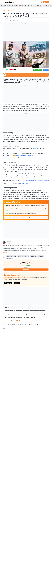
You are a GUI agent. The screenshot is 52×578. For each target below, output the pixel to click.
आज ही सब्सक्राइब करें (26, 269)
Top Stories (9, 10)
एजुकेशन (25, 5)
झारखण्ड (4, 5)
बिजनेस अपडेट (17, 277)
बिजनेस (29, 5)
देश (5, 277)
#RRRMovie (19, 174)
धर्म (48, 5)
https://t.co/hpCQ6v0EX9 (30, 180)
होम (1, 5)
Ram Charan (40, 256)
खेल (51, 5)
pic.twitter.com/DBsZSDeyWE (43, 180)
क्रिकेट (24, 277)
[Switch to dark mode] (41, 2)
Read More (5, 252)
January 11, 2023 (23, 158)
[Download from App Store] (16, 283)
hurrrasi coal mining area (23, 256)
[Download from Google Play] (8, 283)
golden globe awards (11, 256)
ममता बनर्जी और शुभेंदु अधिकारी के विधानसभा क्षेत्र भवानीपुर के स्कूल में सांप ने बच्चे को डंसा (21, 324)
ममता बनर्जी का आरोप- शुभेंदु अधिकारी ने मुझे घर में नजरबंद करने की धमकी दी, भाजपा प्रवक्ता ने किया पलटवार (26, 205)
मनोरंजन (32, 5)
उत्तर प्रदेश (11, 5)
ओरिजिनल (21, 5)
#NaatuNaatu (36, 148)
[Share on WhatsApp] (7, 70)
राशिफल (46, 5)
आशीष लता (10, 243)
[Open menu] (4, 2)
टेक (35, 5)
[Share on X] (15, 70)
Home (4, 10)
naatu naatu (33, 256)
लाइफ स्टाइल (42, 5)
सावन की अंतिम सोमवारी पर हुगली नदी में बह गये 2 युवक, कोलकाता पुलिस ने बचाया (21, 213)
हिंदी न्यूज (6, 279)
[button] (26, 54)
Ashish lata (8, 18)
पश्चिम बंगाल (16, 5)
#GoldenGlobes (19, 155)
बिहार (7, 5)
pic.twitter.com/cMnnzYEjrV (28, 155)
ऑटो (38, 5)
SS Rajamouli (9, 258)
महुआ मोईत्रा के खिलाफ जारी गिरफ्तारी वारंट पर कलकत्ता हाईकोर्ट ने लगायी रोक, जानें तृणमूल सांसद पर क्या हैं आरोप (26, 209)
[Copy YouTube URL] (11, 70)
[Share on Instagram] (13, 70)
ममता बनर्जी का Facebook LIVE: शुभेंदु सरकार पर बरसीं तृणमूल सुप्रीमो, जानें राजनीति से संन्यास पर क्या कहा (26, 217)
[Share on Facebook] (9, 70)
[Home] (9, 2)
